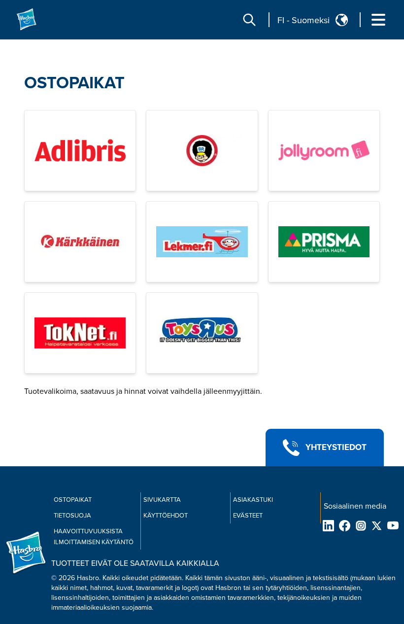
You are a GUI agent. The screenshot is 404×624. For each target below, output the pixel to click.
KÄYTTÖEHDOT (165, 516)
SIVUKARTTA (162, 500)
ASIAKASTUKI (253, 500)
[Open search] (249, 19)
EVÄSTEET (248, 516)
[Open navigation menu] (378, 20)
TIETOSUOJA (72, 516)
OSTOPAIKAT (74, 83)
